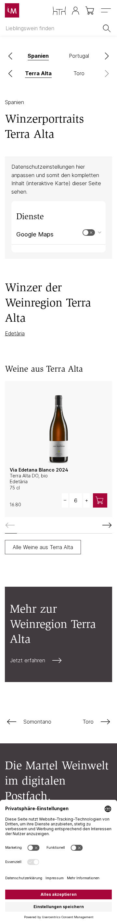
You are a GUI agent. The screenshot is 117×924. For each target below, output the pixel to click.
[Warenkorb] (90, 10)
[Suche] (108, 28)
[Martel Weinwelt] (12, 10)
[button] (10, 56)
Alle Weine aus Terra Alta (43, 547)
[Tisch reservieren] (59, 11)
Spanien (14, 102)
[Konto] (75, 10)
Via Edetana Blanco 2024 (39, 470)
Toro (88, 721)
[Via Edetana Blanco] (58, 425)
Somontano (37, 721)
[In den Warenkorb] (100, 500)
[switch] (88, 232)
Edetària (15, 333)
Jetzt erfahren (27, 660)
